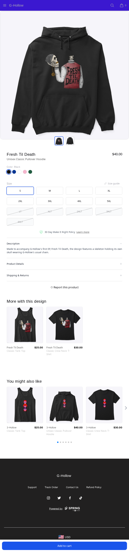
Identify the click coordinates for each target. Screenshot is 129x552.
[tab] (59, 141)
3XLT (109, 211)
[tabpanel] (64, 75)
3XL (50, 201)
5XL (109, 201)
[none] (112, 183)
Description (13, 243)
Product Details (15, 263)
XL (109, 190)
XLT (50, 211)
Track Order (51, 487)
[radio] (20, 191)
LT (20, 211)
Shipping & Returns (18, 275)
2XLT (79, 211)
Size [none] (9, 183)
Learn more (82, 232)
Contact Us (72, 487)
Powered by (55, 508)
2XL (20, 201)
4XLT (20, 221)
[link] (25, 325)
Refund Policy (93, 487)
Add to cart (64, 546)
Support (32, 487)
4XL (79, 201)
